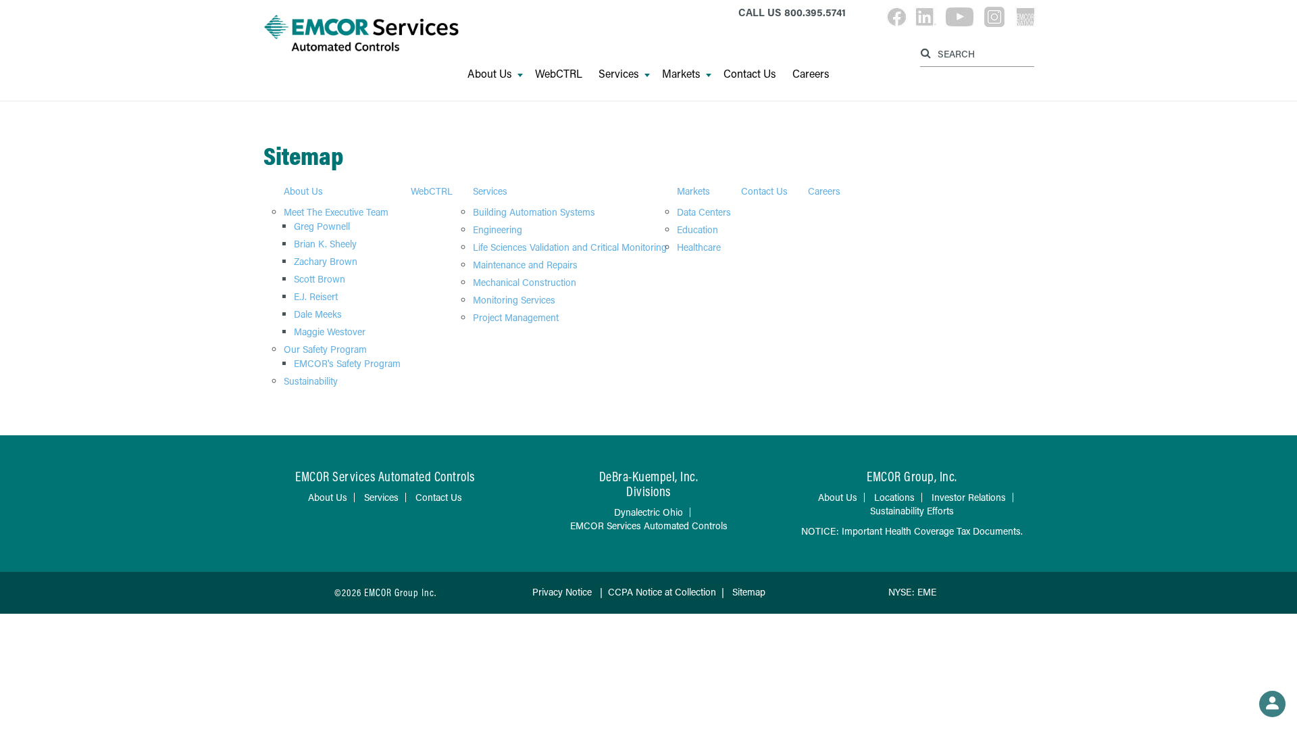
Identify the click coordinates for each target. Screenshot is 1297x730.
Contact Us (749, 73)
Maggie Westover (329, 331)
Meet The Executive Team (336, 211)
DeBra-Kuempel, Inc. (648, 476)
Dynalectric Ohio (648, 512)
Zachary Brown (325, 261)
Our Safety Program (325, 349)
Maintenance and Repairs (525, 264)
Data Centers (704, 211)
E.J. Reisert (316, 296)
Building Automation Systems (534, 211)
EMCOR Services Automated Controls (649, 525)
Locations (894, 497)
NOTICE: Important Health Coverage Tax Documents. (912, 531)
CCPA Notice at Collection (662, 591)
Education (697, 229)
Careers (811, 73)
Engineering (497, 229)
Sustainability (311, 380)
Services (619, 73)
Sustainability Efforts (912, 510)
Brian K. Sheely (325, 243)
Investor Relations (969, 497)
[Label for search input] (975, 53)
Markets (681, 73)
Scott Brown (319, 278)
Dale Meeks (318, 314)
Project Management (516, 317)
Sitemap (748, 591)
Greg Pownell (322, 226)
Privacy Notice (563, 591)
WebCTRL (558, 73)
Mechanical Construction (524, 282)
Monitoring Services (514, 299)
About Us (489, 73)
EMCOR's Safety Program (347, 363)
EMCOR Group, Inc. (912, 476)
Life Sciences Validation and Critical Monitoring (570, 247)
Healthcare (699, 247)
